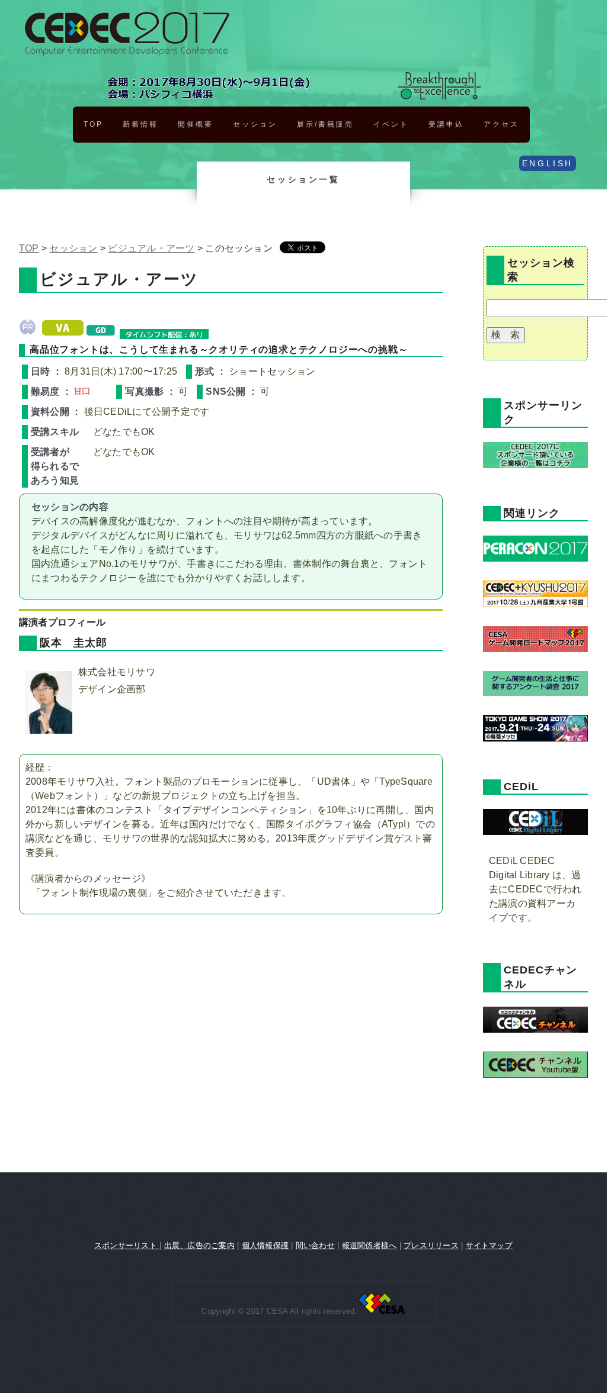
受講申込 (446, 124)
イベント (391, 124)
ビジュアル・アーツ (151, 248)
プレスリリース (431, 1245)
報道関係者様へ (369, 1245)
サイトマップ (489, 1245)
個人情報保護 (265, 1245)
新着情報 (140, 124)
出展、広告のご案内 (199, 1245)
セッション (255, 124)
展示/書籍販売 (325, 124)
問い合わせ (315, 1245)
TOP (93, 124)
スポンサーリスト (126, 1245)
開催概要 (195, 124)
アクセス (501, 124)
